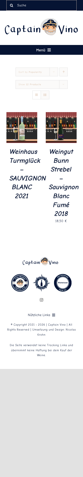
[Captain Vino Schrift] (43, 20)
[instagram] (41, 300)
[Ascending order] (63, 72)
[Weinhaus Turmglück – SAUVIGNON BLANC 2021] (21, 115)
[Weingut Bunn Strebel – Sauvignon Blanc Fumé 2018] (61, 115)
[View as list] (45, 95)
